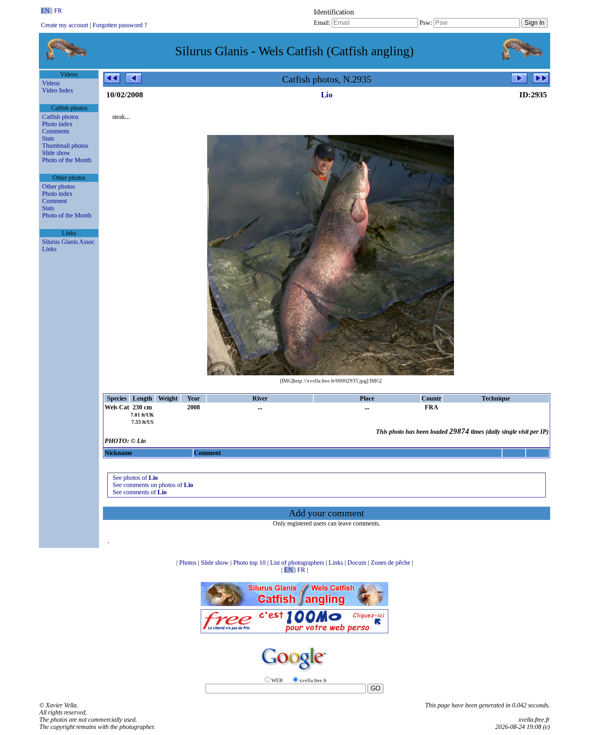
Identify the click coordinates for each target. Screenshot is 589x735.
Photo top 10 (250, 562)
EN (46, 10)
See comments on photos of (153, 484)
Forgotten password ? (120, 25)
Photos (188, 562)
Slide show (56, 152)
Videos (51, 83)
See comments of (140, 492)
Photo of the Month (66, 160)
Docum (357, 562)
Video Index (57, 90)
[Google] (294, 672)
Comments (55, 131)
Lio (327, 94)
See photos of (135, 477)
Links (49, 249)
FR (58, 10)
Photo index (57, 124)
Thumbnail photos (65, 145)
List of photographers (298, 562)
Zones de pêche (391, 562)
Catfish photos (60, 116)
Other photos (58, 186)
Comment (54, 200)
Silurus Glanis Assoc (68, 241)
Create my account (64, 25)
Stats (48, 138)
